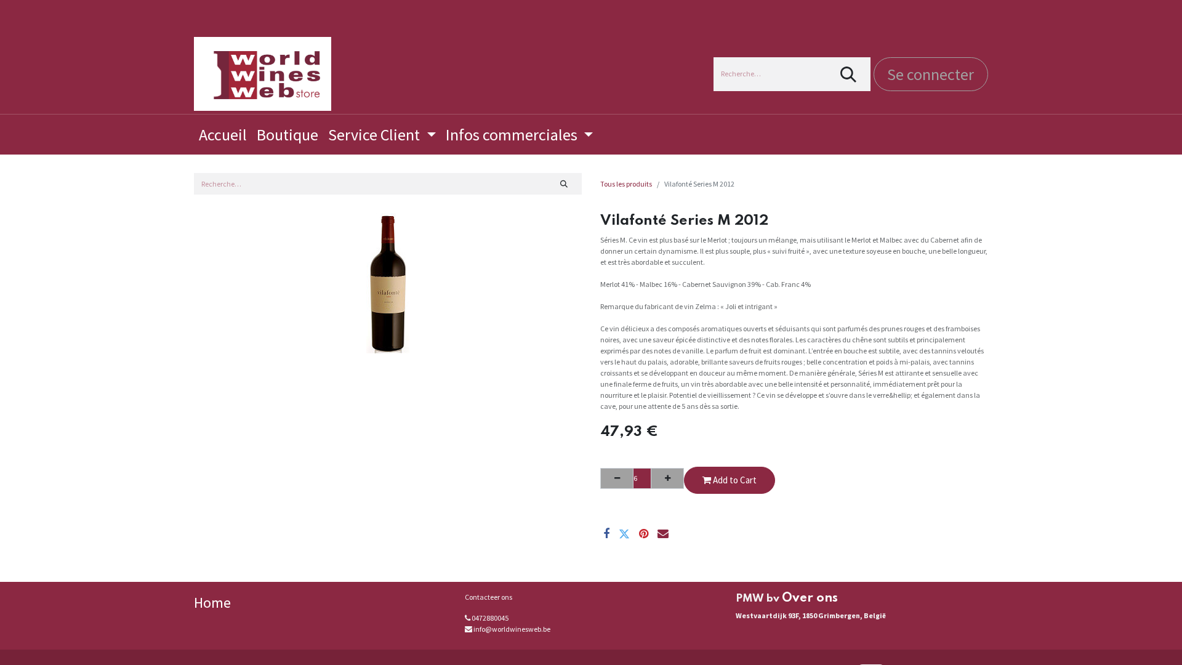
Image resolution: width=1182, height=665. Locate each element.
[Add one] (667, 478)
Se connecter (930, 74)
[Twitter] (624, 533)
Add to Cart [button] (734, 480)
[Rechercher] (848, 74)
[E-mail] (663, 533)
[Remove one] (616, 478)
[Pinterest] (643, 533)
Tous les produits (626, 183)
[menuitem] (223, 134)
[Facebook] (606, 533)
